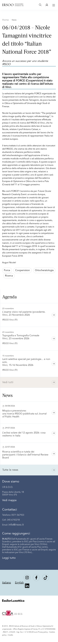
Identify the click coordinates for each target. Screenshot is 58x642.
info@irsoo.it (16, 524)
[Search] (40, 5)
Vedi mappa (9, 500)
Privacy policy (43, 632)
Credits (10, 635)
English (19, 582)
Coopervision (22, 270)
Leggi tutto (9, 558)
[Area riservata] (47, 5)
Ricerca (9, 276)
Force (7, 270)
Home (5, 20)
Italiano (6, 582)
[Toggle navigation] (53, 5)
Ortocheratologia (44, 270)
